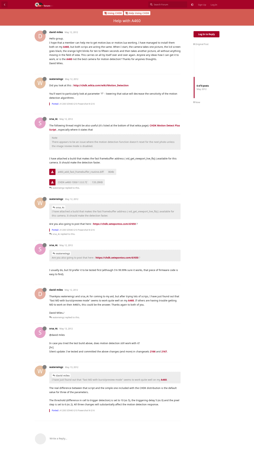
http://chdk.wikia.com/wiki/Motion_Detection (101, 85)
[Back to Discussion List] (4, 4)
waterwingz (63, 253)
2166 (153, 351)
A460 (66, 46)
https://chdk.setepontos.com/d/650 (114, 223)
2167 (164, 351)
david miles (63, 375)
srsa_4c (60, 207)
